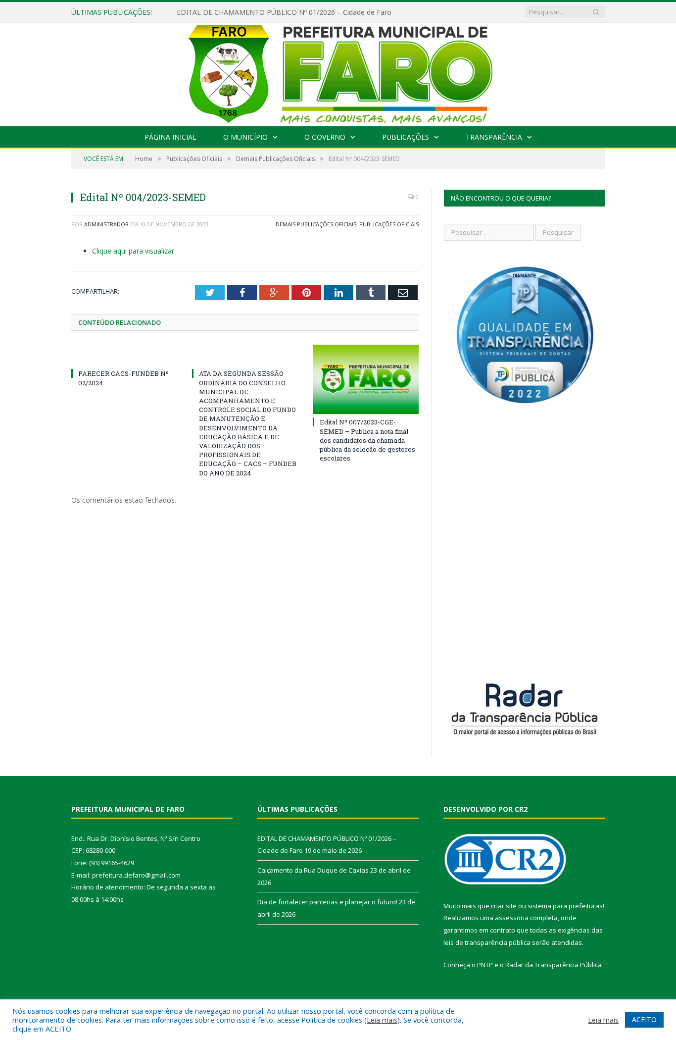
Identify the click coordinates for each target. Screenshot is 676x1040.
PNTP (485, 964)
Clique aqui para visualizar (133, 251)
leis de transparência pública (487, 942)
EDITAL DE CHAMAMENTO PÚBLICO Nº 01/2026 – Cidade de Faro (284, 12)
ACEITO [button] (644, 1019)
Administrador (106, 224)
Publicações (405, 137)
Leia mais (382, 1020)
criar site (504, 905)
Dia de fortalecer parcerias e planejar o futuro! (327, 901)
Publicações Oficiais (389, 224)
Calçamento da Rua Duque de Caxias (313, 870)
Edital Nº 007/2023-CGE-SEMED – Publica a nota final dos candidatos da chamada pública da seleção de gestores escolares (367, 440)
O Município (245, 137)
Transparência (494, 137)
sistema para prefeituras (565, 905)
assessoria (512, 917)
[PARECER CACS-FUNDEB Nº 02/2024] (124, 355)
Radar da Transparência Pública (553, 964)
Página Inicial (170, 137)
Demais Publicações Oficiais (316, 224)
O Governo (324, 137)
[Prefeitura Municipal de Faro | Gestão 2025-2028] (338, 72)
